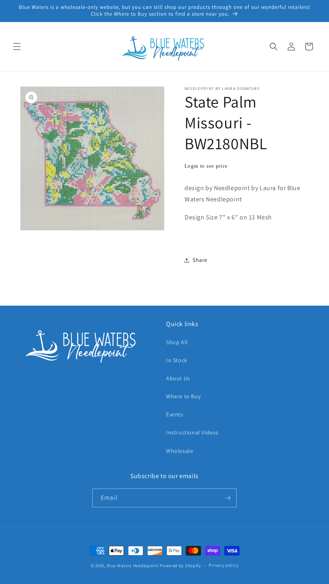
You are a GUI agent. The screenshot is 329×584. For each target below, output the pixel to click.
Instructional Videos (192, 432)
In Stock (176, 360)
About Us (178, 378)
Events (174, 414)
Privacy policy (223, 565)
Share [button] (200, 260)
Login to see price (206, 166)
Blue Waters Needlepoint (132, 565)
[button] (17, 46)
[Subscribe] (227, 498)
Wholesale (179, 450)
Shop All (177, 342)
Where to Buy (183, 396)
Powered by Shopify (180, 565)
